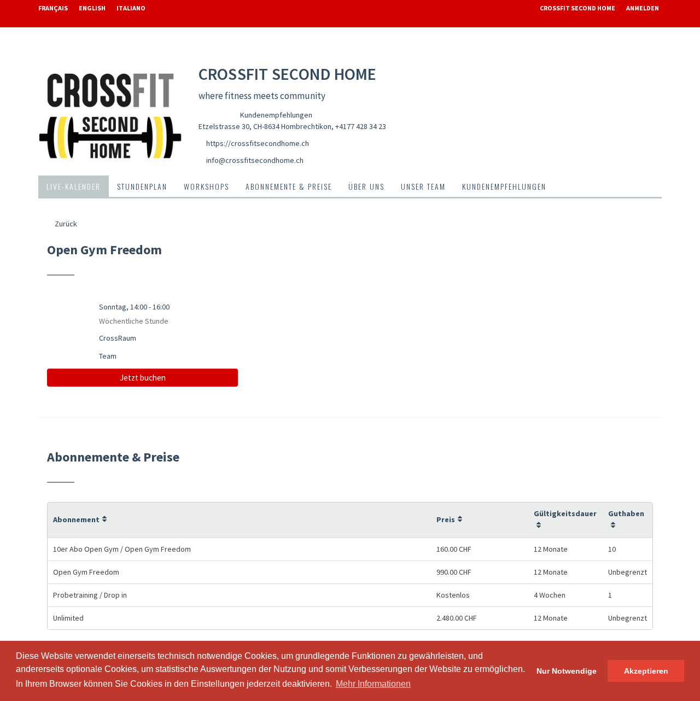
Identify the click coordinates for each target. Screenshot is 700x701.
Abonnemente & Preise (289, 186)
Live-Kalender (73, 186)
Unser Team (423, 186)
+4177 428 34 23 (360, 126)
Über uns (366, 186)
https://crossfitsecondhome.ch (257, 143)
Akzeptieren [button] (646, 671)
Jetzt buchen (143, 377)
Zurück (65, 224)
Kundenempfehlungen (276, 115)
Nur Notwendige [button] (566, 671)
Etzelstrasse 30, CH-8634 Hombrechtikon (265, 126)
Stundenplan (142, 186)
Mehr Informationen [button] (373, 683)
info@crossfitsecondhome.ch (255, 160)
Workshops (206, 186)
